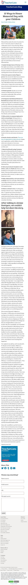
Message (5, 496)
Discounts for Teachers (5, 529)
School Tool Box (24, 521)
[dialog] (14, 578)
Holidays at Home (11, 21)
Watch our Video (4, 531)
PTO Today (23, 518)
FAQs (2, 537)
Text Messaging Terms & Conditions (15, 568)
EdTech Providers (4, 549)
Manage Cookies (13, 583)
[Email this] (14, 468)
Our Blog (2, 563)
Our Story (2, 557)
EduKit (22, 520)
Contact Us (3, 544)
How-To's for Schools (5, 541)
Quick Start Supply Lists (5, 524)
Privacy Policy (4, 568)
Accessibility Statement (5, 532)
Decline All (16, 581)
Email (4, 484)
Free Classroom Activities (5, 527)
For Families (3, 521)
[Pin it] (11, 468)
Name (5, 478)
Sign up (5, 460)
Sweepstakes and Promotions (6, 526)
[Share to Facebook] (5, 468)
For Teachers (3, 520)
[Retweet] (2, 468)
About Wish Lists (4, 523)
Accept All (11, 581)
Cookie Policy (16, 570)
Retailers (2, 550)
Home (2, 21)
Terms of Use (9, 570)
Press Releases (4, 560)
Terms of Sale (3, 570)
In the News (3, 558)
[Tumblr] (8, 468)
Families (5, 21)
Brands (2, 552)
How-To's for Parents (4, 543)
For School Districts (4, 518)
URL (2, 490)
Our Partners (3, 561)
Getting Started (3, 538)
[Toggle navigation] (25, 2)
